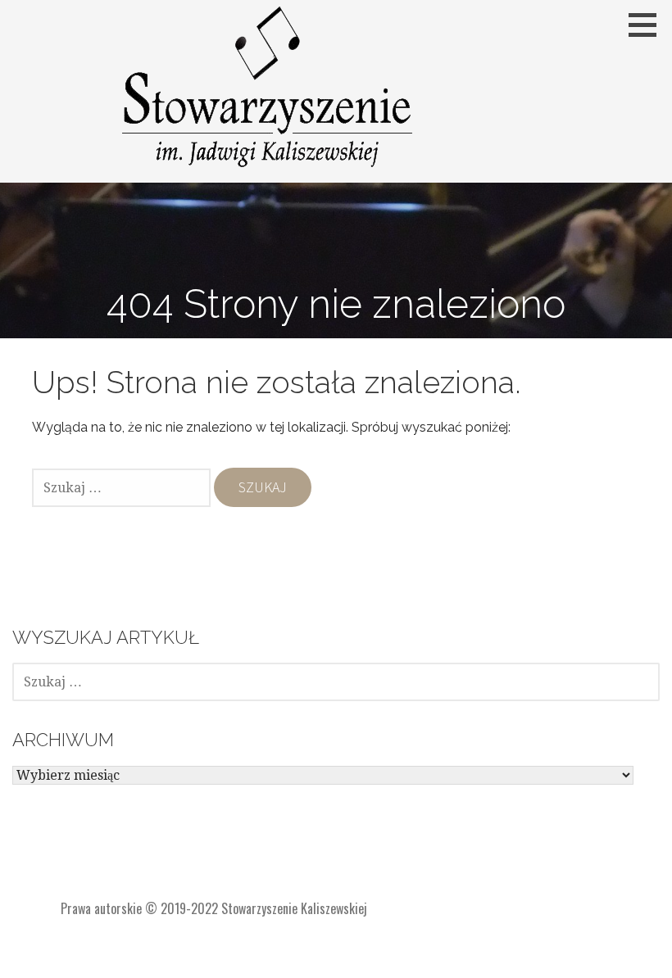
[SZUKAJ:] (123, 488)
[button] (648, 24)
